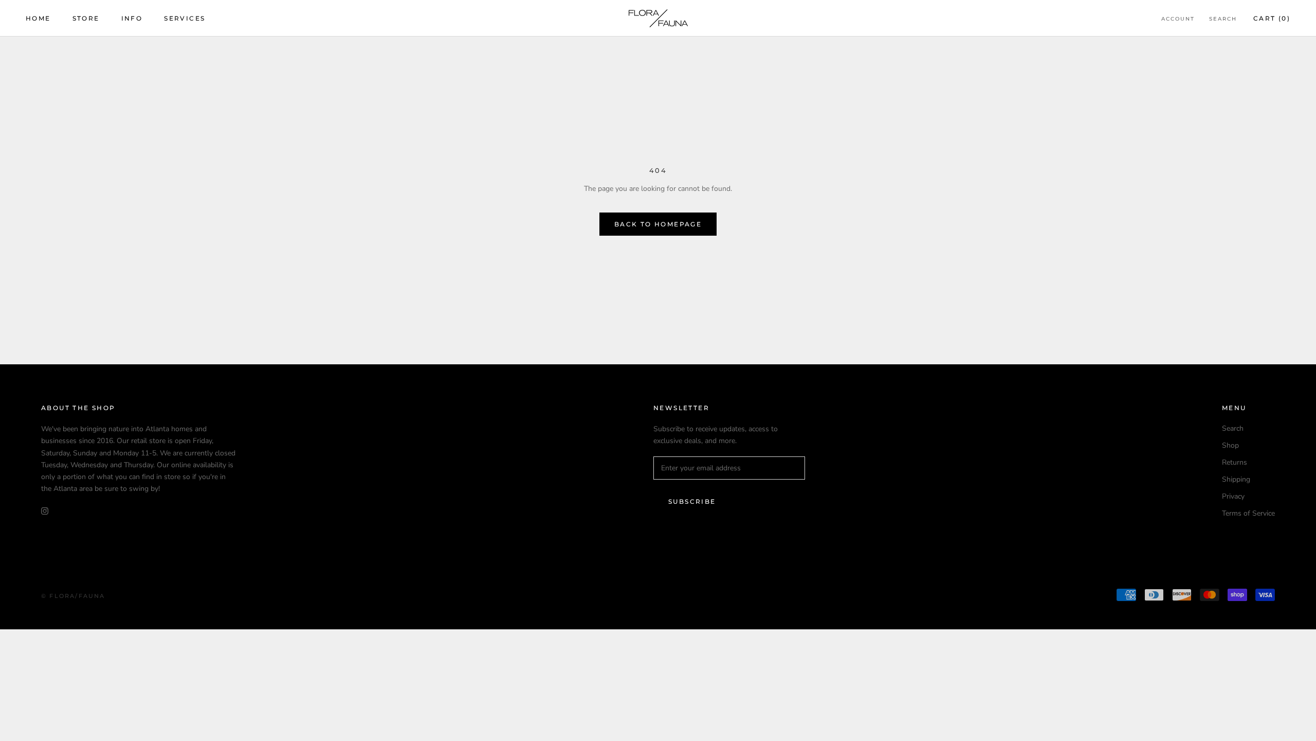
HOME (38, 18)
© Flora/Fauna (73, 595)
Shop (1230, 445)
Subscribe (692, 501)
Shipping (1236, 479)
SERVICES (184, 18)
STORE (86, 18)
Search (1223, 18)
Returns (1234, 462)
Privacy (1233, 496)
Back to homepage (658, 224)
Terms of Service (1248, 513)
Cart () (1271, 18)
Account (1178, 18)
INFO (132, 18)
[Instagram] (44, 511)
